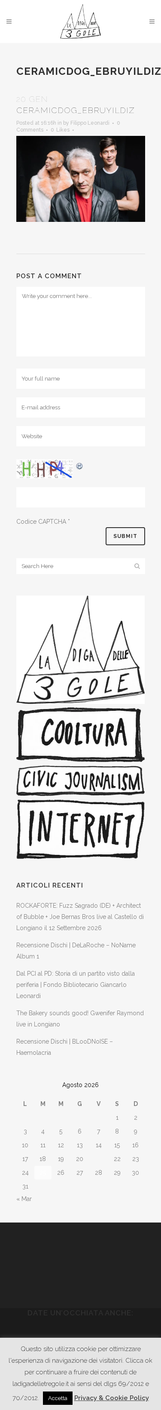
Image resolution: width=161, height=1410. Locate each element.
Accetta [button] (57, 1398)
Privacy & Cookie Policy (111, 1398)
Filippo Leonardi (89, 123)
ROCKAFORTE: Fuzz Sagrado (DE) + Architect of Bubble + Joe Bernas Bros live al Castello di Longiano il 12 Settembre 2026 (80, 916)
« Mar (24, 1198)
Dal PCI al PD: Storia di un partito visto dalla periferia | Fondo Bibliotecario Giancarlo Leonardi (75, 984)
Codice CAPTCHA (41, 521)
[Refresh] (80, 464)
